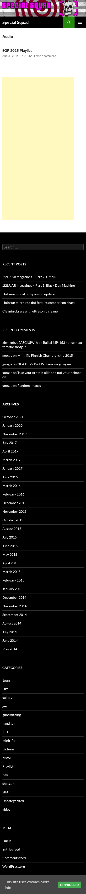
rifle (5, 775)
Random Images (29, 385)
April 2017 (10, 451)
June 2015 (10, 546)
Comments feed (14, 858)
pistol (6, 758)
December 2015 (14, 503)
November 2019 (14, 434)
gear (5, 706)
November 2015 (14, 511)
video (6, 809)
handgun (8, 723)
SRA (5, 792)
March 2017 (11, 460)
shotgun (8, 783)
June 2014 (10, 640)
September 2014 (14, 615)
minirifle (8, 740)
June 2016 (10, 477)
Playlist (7, 766)
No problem (69, 885)
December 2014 (14, 597)
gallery (7, 697)
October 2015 (12, 520)
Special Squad (15, 22)
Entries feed (11, 849)
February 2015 (13, 580)
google (7, 355)
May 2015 (9, 554)
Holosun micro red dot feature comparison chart (38, 303)
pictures (8, 749)
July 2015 (9, 537)
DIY (5, 689)
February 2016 (13, 494)
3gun (6, 680)
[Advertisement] (38, 148)
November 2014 (14, 606)
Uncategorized (13, 801)
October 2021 (12, 417)
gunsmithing (11, 715)
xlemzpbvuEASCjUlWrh (20, 342)
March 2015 (11, 572)
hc (30, 56)
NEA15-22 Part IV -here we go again (44, 364)
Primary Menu (80, 22)
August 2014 (11, 623)
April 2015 (10, 563)
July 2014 (9, 632)
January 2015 (12, 589)
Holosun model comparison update (28, 294)
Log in (6, 841)
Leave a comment (45, 56)
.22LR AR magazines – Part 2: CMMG (29, 277)
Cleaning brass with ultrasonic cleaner (30, 311)
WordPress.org (13, 866)
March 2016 (11, 486)
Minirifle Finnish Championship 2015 (45, 355)
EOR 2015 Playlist (17, 50)
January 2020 (12, 425)
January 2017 (12, 468)
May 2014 (9, 649)
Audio (6, 56)
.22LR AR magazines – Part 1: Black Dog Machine (38, 285)
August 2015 (11, 529)
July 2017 (9, 443)
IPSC (6, 732)
